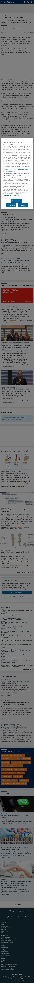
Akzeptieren (23, 205)
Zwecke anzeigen (16, 201)
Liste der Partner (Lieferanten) (11, 195)
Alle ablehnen (11, 205)
